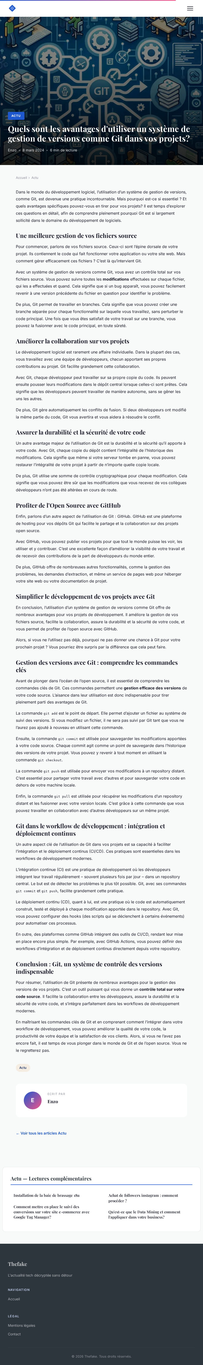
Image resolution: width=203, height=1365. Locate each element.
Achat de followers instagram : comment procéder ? (143, 1198)
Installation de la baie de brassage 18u (46, 1195)
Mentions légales (21, 1325)
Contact (14, 1334)
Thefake (17, 1263)
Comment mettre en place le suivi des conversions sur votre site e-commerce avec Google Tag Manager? (51, 1212)
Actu (16, 116)
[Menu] (190, 8)
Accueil (21, 178)
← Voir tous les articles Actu (41, 1133)
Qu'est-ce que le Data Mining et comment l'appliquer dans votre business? (144, 1214)
